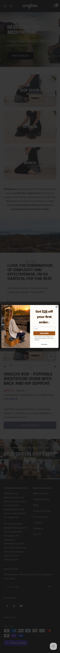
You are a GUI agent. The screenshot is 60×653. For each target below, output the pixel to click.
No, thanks (44, 344)
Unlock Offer (44, 333)
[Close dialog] (57, 307)
